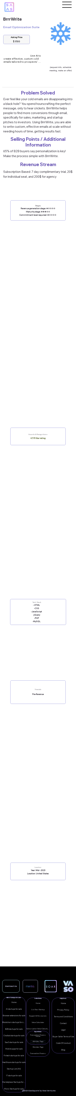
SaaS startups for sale (14, 1042)
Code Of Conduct (63, 1043)
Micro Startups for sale (14, 1089)
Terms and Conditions (63, 1016)
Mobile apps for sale (13, 1049)
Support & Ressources (38, 1016)
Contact (63, 1023)
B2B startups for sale (13, 1029)
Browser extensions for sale (14, 1015)
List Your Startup (38, 1009)
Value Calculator (38, 1022)
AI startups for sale (14, 1009)
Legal (63, 1030)
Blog (63, 1050)
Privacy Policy (63, 1010)
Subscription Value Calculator (37, 1029)
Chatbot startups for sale (13, 1035)
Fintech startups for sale (14, 1055)
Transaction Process (38, 1053)
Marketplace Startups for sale (13, 1082)
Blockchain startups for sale (13, 1022)
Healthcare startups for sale (13, 1062)
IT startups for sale (14, 1075)
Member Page (38, 1047)
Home (63, 1003)
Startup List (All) (14, 1069)
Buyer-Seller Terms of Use (63, 1036)
